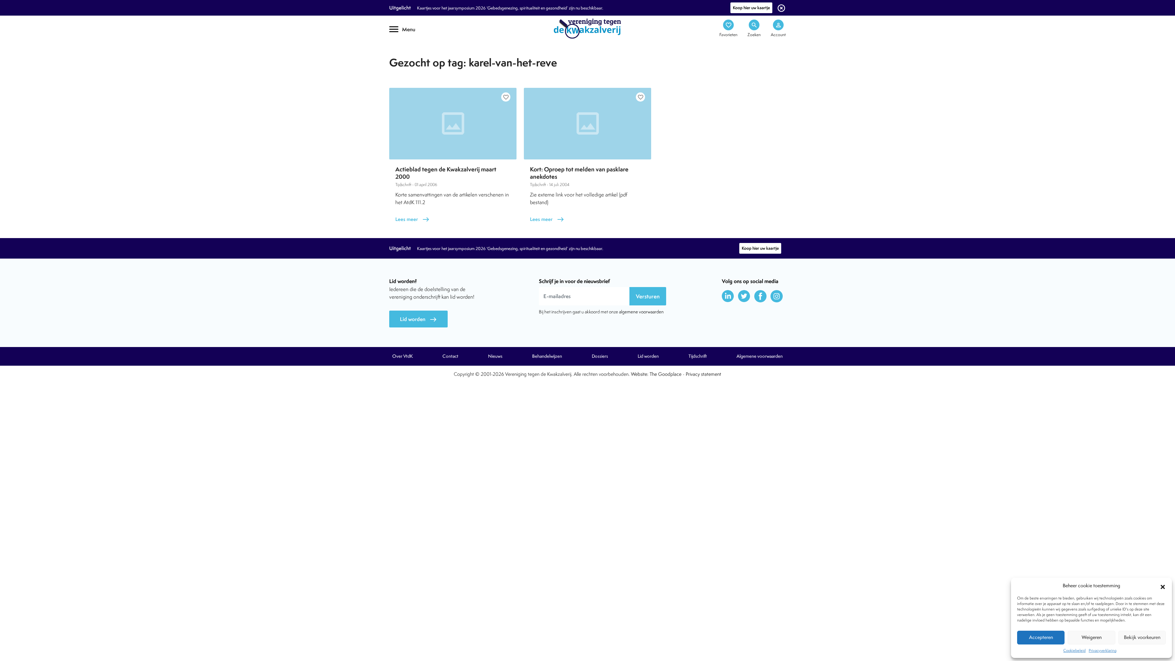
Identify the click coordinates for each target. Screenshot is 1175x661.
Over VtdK (402, 356)
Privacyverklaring (1103, 650)
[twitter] (744, 296)
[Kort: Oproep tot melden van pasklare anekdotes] (587, 123)
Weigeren (1092, 637)
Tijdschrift (410, 54)
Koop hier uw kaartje (751, 7)
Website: (639, 374)
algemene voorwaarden (641, 312)
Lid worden (418, 319)
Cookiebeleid (1074, 650)
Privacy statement (703, 374)
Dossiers (600, 356)
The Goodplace (665, 374)
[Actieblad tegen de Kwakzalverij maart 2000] (453, 123)
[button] (1163, 586)
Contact (450, 356)
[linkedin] (728, 296)
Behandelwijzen (547, 356)
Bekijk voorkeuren (1142, 637)
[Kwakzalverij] (587, 28)
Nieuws (495, 356)
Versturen (648, 296)
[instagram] (776, 296)
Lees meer (412, 219)
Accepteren (1041, 637)
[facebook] (760, 296)
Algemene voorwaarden (760, 356)
